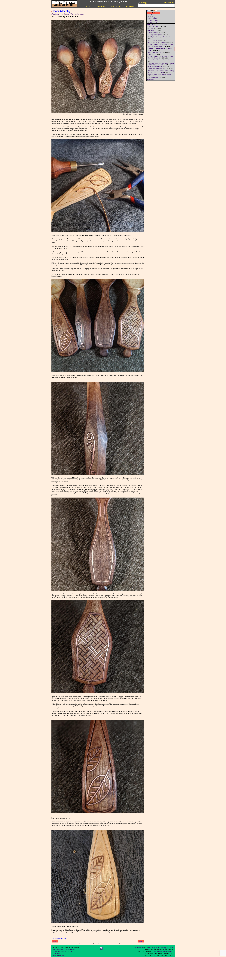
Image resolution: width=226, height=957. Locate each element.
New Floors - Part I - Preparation (157, 42)
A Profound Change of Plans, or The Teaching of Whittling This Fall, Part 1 (161, 71)
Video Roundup (152, 18)
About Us (130, 6)
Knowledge (101, 6)
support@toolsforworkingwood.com (160, 948)
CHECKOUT (169, 3)
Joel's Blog (151, 15)
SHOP (88, 6)
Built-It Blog (151, 17)
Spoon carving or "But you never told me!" (160, 74)
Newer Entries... (151, 24)
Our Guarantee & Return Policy (64, 950)
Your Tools (151, 28)
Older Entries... (151, 79)
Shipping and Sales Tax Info (62, 951)
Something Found (153, 32)
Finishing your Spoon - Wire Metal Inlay (67, 14)
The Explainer (115, 6)
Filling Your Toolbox (154, 26)
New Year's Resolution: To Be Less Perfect (160, 60)
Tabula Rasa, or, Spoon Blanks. (156, 68)
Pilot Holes (151, 30)
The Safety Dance (153, 77)
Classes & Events (153, 20)
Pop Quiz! (151, 54)
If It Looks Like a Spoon (155, 66)
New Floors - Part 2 (153, 40)
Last (54, 941)
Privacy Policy (57, 953)
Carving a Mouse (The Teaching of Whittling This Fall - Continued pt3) (160, 45)
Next (140, 941)
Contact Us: (138, 948)
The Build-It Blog (61, 11)
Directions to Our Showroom (163, 951)
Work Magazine (152, 22)
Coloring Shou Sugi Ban (155, 34)
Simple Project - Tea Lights (155, 52)
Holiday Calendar (59, 955)
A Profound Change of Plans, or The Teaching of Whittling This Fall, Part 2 (161, 63)
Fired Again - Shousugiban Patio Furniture (160, 37)
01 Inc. (154, 955)
